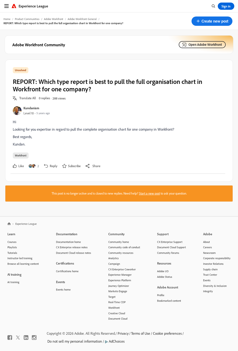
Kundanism (31, 108)
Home (6, 19)
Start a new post (149, 193)
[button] (212, 21)
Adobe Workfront (53, 19)
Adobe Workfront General (82, 19)
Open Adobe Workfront (205, 44)
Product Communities (27, 19)
